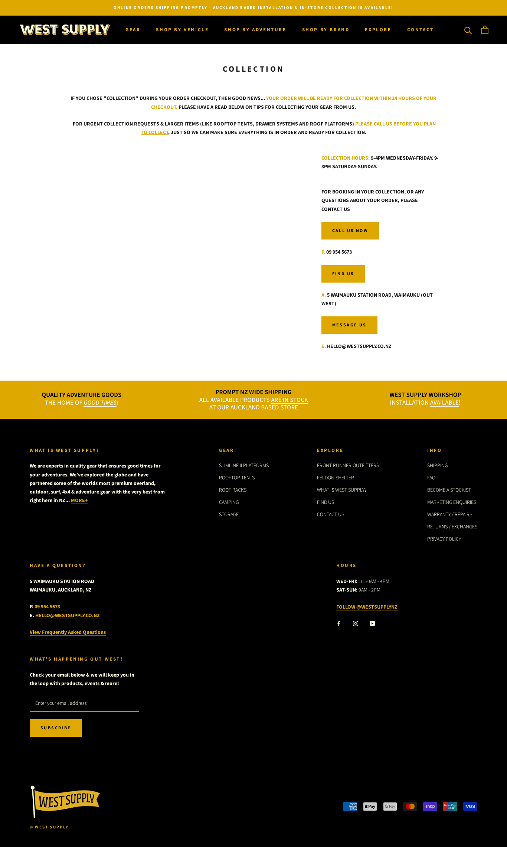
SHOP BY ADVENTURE (255, 29)
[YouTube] (372, 623)
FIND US (325, 502)
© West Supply (49, 827)
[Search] (468, 30)
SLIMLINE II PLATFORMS (244, 465)
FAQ (431, 478)
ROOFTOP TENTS (237, 478)
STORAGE (229, 514)
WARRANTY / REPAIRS (449, 514)
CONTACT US (330, 514)
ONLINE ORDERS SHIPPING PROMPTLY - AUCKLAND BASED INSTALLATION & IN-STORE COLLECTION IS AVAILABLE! (253, 7)
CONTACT (420, 29)
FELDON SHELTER (335, 478)
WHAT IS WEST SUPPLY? (342, 490)
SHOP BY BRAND (326, 29)
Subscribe (55, 728)
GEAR (132, 29)
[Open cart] (484, 30)
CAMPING (229, 502)
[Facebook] (338, 623)
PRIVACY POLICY (444, 539)
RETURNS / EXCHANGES (452, 527)
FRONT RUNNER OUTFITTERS (348, 465)
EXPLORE (378, 29)
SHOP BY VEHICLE (182, 29)
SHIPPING (437, 465)
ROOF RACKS (232, 490)
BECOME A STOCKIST (449, 490)
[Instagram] (355, 623)
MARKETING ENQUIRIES (451, 502)
